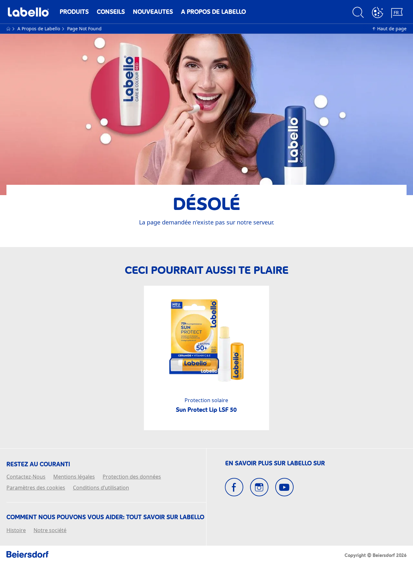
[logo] (28, 14)
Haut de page (392, 28)
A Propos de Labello (213, 11)
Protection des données (132, 477)
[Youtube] (284, 487)
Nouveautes (153, 11)
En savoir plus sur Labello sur (275, 463)
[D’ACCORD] (377, 13)
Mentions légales (74, 477)
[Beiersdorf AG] (27, 555)
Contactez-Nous (25, 477)
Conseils (111, 11)
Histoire (16, 530)
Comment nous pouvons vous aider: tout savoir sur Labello (105, 517)
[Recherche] (358, 13)
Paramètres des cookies (35, 488)
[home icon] (9, 28)
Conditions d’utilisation (101, 488)
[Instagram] (259, 487)
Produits (74, 11)
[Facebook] (234, 487)
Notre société (50, 530)
